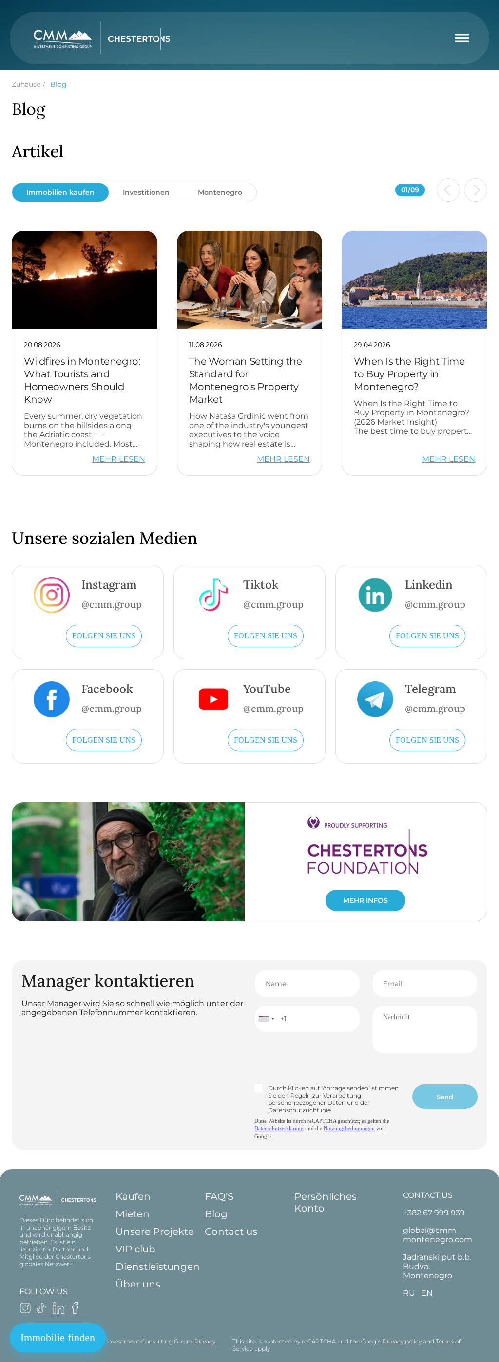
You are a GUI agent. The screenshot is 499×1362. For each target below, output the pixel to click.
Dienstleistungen (157, 1266)
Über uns (137, 1284)
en (427, 1293)
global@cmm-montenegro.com (437, 1235)
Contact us (231, 1231)
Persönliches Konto (325, 1202)
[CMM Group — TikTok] (42, 1311)
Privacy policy (402, 1341)
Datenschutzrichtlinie (299, 1110)
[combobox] (266, 1019)
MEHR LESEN (118, 459)
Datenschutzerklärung (279, 1128)
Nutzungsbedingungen (349, 1128)
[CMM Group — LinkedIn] (58, 1311)
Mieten (132, 1214)
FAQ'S (219, 1196)
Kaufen (133, 1196)
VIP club (135, 1249)
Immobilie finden (57, 1337)
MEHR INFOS (365, 900)
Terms (445, 1341)
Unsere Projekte (154, 1231)
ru (409, 1293)
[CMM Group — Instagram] (25, 1311)
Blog (216, 1214)
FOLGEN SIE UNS (103, 636)
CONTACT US (428, 1195)
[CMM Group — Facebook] (75, 1311)
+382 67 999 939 (434, 1212)
